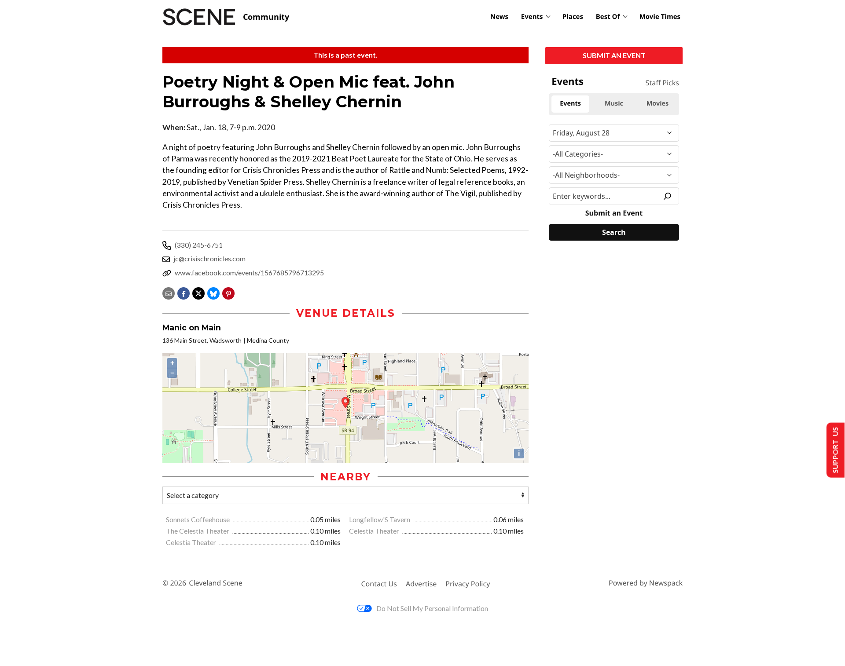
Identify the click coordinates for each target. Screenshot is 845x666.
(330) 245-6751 (199, 245)
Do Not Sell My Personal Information (432, 608)
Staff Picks (662, 83)
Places (572, 16)
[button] (228, 292)
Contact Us (379, 584)
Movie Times (659, 16)
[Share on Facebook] (183, 292)
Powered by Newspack (646, 583)
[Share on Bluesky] (213, 292)
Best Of (608, 16)
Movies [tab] (658, 103)
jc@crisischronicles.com (209, 258)
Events (532, 16)
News (499, 16)
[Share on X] (198, 292)
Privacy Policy (467, 584)
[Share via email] (168, 292)
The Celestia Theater (198, 531)
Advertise (421, 584)
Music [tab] (614, 103)
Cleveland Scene (215, 583)
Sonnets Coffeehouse (198, 519)
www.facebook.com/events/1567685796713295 (249, 272)
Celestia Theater (374, 531)
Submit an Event (614, 55)
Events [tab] (570, 103)
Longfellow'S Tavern (380, 519)
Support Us (834, 450)
